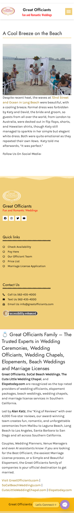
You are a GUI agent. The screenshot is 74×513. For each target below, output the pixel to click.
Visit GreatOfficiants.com (20, 480)
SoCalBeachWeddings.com (21, 485)
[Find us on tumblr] (29, 159)
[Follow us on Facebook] (5, 159)
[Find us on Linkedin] (17, 159)
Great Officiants (37, 10)
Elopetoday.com (60, 490)
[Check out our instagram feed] (35, 159)
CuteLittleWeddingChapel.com (24, 490)
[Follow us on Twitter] (11, 159)
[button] (68, 11)
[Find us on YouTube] (23, 159)
